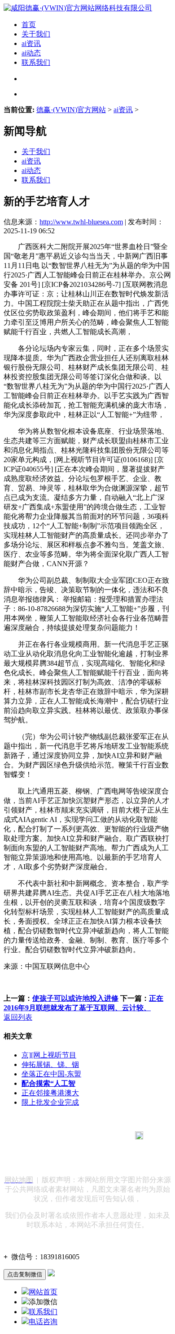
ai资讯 (31, 43)
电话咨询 (43, 1321)
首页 (29, 24)
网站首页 (43, 1292)
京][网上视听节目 (49, 1055)
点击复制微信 (24, 1274)
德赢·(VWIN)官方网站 (71, 109)
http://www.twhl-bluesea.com (81, 222)
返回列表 (18, 1017)
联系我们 (36, 62)
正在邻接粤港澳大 (50, 1093)
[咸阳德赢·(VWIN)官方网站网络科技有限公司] (78, 8)
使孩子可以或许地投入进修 (75, 998)
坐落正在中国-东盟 (51, 1074)
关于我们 (36, 34)
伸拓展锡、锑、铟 (50, 1064)
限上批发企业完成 (50, 1102)
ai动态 (31, 53)
